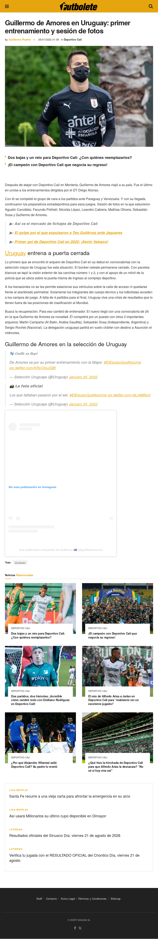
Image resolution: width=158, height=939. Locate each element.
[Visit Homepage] (78, 6)
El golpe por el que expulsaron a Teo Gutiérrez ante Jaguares (68, 232)
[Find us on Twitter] (80, 928)
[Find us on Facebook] (75, 928)
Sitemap (116, 899)
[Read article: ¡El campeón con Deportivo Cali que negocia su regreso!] (117, 608)
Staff (39, 899)
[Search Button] (151, 6)
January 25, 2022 (83, 376)
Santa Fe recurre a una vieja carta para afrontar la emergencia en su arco (69, 796)
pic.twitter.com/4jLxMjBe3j (129, 394)
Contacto (51, 899)
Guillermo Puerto (20, 39)
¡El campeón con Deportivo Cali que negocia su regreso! (57, 164)
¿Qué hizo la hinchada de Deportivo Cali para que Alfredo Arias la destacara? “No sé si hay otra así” (115, 766)
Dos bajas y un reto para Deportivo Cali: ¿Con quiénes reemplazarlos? (70, 157)
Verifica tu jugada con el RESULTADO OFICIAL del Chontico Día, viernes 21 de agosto (74, 857)
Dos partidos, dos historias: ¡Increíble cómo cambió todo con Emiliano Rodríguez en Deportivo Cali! (40, 700)
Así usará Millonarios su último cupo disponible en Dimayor (57, 815)
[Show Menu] (7, 6)
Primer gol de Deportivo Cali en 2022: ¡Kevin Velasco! (61, 241)
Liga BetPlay (18, 790)
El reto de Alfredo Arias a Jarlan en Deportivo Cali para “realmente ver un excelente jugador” (113, 700)
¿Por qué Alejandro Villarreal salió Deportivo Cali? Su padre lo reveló (34, 765)
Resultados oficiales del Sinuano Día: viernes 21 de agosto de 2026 (64, 835)
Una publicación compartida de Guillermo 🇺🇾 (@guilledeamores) (61, 549)
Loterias (15, 829)
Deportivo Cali (73, 39)
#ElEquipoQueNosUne (122, 362)
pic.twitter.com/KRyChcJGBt (32, 367)
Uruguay (15, 253)
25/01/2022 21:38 (48, 39)
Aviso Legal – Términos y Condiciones (84, 899)
